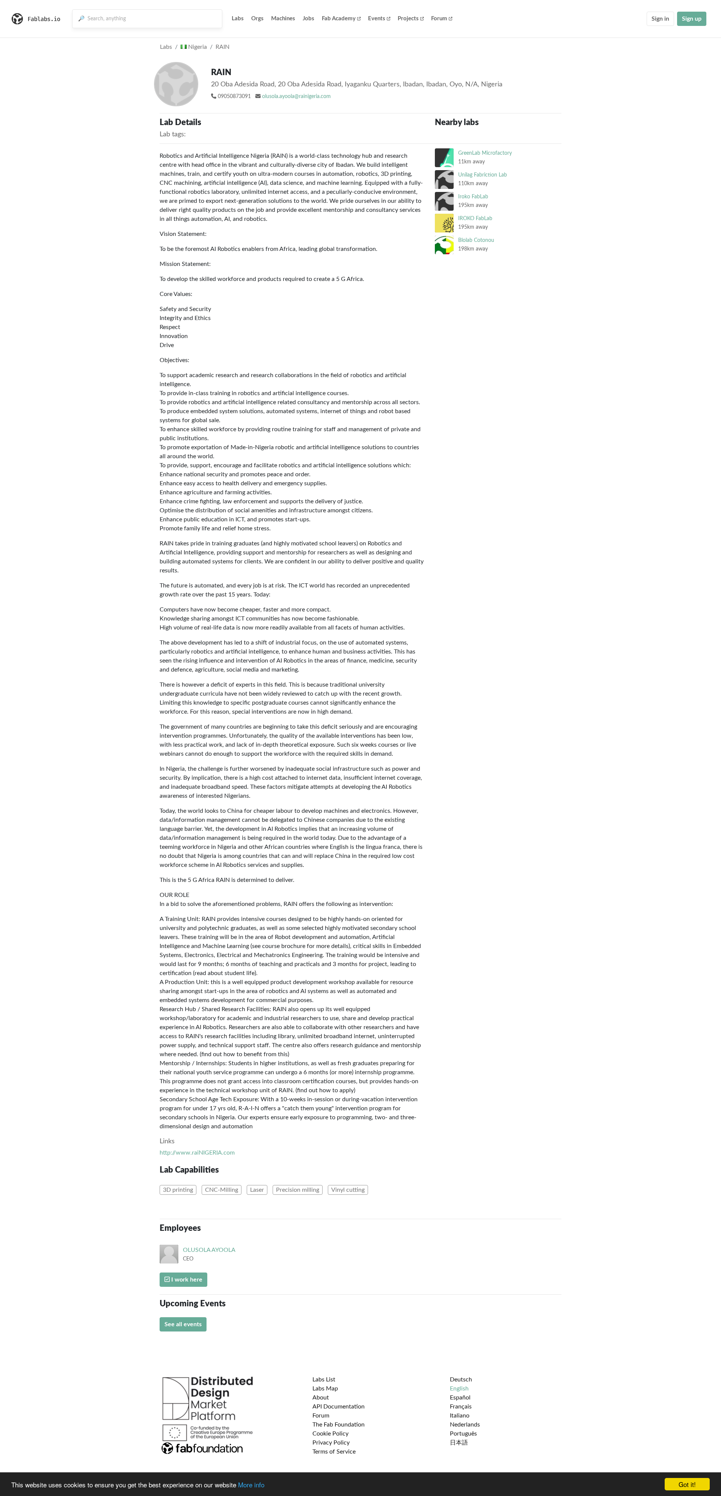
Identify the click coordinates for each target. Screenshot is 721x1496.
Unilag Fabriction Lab (482, 175)
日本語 (459, 1443)
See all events (183, 1324)
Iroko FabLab (473, 196)
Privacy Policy (331, 1443)
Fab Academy (339, 18)
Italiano (459, 1416)
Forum (439, 18)
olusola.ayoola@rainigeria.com (296, 96)
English (459, 1389)
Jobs (308, 18)
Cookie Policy (330, 1434)
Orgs (257, 18)
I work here (186, 1280)
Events (376, 18)
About (320, 1398)
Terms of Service (334, 1452)
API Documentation (338, 1407)
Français (461, 1407)
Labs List (323, 1380)
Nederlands (465, 1425)
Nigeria (197, 47)
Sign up (691, 19)
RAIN (222, 47)
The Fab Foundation (338, 1425)
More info (251, 1484)
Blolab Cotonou (476, 240)
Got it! (687, 1484)
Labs (238, 18)
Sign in (660, 19)
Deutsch (461, 1380)
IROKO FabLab (475, 218)
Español (460, 1398)
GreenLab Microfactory (485, 153)
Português (463, 1434)
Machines (283, 18)
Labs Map (325, 1389)
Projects (408, 18)
